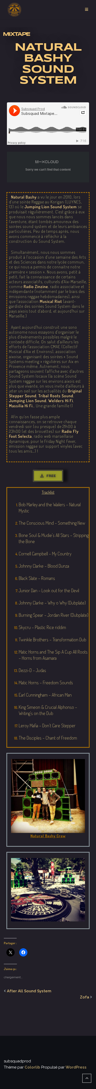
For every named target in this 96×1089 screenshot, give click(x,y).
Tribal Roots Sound (55, 395)
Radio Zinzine (36, 286)
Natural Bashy (24, 197)
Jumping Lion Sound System (51, 206)
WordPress (76, 1067)
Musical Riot (51, 301)
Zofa (84, 997)
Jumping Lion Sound (27, 400)
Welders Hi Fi (60, 400)
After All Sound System (29, 991)
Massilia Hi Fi (21, 405)
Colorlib (32, 1067)
